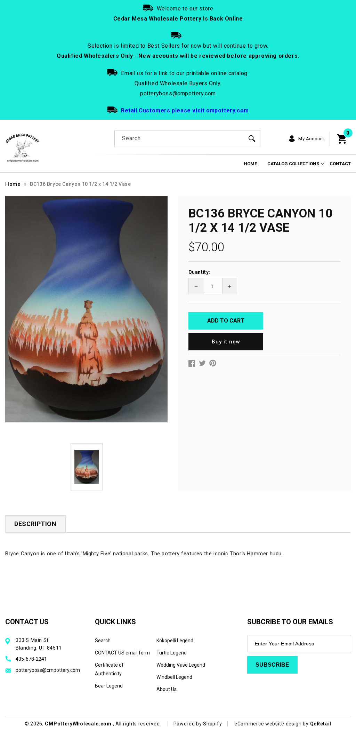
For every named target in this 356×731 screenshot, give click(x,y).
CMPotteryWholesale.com (78, 723)
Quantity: (199, 272)
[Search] (252, 138)
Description (35, 523)
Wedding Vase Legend (180, 665)
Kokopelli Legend (174, 640)
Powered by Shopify (197, 723)
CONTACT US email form (122, 652)
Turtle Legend (171, 652)
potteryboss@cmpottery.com (48, 670)
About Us (166, 689)
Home (13, 184)
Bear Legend (109, 686)
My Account (311, 138)
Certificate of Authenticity (109, 669)
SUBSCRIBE (272, 665)
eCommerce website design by (272, 723)
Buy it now (226, 342)
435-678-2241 (31, 659)
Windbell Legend (174, 677)
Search (103, 640)
